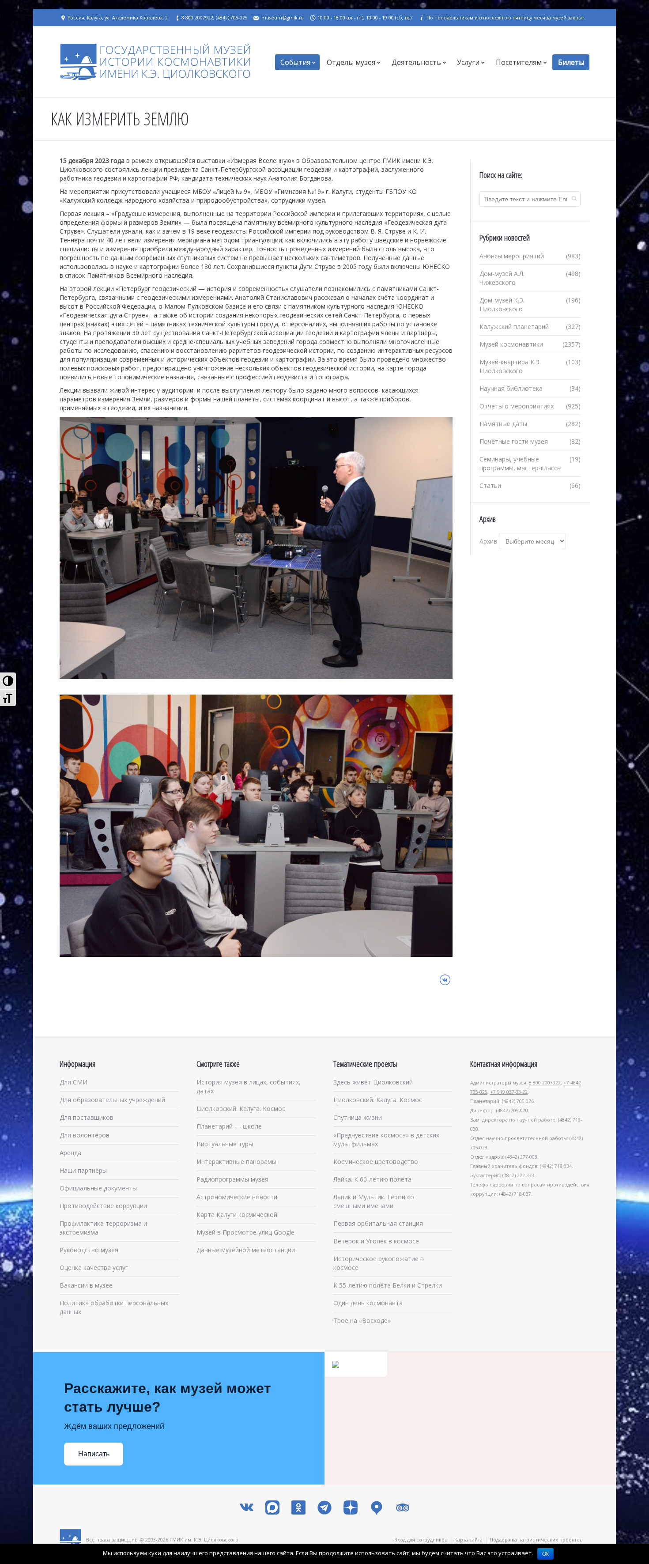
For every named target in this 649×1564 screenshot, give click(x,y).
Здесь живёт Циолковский (373, 1082)
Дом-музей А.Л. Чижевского (501, 278)
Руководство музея (89, 1250)
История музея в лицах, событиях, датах (248, 1086)
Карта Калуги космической (236, 1214)
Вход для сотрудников (420, 1539)
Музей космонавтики (511, 344)
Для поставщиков (86, 1117)
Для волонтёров (84, 1135)
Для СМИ (73, 1082)
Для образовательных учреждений (112, 1100)
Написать (93, 1454)
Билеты (571, 62)
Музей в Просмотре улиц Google (245, 1232)
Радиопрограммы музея (232, 1179)
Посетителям (519, 62)
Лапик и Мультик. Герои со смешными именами (373, 1201)
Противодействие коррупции (103, 1205)
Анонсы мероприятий (511, 256)
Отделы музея (351, 62)
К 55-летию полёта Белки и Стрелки (387, 1285)
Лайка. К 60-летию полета (372, 1179)
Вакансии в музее (86, 1285)
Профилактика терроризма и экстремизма (103, 1227)
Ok (545, 1554)
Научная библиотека (511, 388)
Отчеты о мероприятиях (516, 406)
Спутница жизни (357, 1117)
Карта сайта (468, 1539)
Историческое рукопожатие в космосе (378, 1263)
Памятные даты (503, 423)
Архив (488, 541)
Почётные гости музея (513, 441)
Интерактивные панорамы (236, 1161)
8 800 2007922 (545, 1083)
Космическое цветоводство (375, 1161)
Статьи (490, 485)
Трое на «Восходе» (362, 1320)
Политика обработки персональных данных (114, 1307)
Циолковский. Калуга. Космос (240, 1108)
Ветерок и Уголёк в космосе (376, 1241)
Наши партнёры (83, 1170)
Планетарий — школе (229, 1126)
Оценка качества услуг (94, 1267)
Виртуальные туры (224, 1144)
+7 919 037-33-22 (509, 1092)
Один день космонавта (368, 1303)
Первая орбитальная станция (378, 1223)
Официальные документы (98, 1188)
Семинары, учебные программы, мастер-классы (520, 463)
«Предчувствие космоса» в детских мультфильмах (386, 1139)
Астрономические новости (236, 1197)
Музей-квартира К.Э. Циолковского (510, 366)
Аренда (70, 1152)
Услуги (468, 62)
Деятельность (416, 62)
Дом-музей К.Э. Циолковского (501, 304)
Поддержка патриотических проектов (536, 1539)
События (295, 62)
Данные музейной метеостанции (245, 1250)
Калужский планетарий (514, 326)
